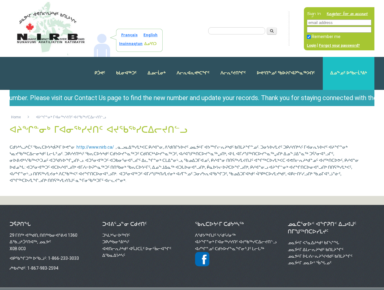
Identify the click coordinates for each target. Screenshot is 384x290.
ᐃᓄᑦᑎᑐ (150, 44)
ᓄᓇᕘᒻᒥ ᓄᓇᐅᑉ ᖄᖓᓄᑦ (310, 262)
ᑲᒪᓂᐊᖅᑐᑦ (126, 72)
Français (129, 35)
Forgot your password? (339, 45)
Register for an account (347, 13)
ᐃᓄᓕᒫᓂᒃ (157, 72)
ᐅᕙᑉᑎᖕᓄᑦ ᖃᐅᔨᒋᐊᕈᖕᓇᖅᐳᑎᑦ (286, 72)
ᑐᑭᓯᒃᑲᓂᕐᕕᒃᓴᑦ (115, 241)
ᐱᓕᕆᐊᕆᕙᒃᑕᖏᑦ (193, 72)
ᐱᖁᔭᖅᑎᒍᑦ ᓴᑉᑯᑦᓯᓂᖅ (215, 235)
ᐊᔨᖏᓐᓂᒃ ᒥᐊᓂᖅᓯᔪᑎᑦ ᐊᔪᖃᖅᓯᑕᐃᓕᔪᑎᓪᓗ (236, 241)
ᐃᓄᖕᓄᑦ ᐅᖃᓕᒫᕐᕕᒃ (348, 72)
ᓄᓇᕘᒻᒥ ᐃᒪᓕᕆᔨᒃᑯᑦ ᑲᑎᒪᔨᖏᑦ (316, 249)
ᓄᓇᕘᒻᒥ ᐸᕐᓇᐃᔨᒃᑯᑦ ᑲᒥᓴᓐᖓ (313, 242)
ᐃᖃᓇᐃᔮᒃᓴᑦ (113, 255)
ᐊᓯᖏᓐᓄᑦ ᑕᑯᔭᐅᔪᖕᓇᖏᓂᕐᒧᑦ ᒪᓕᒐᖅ (229, 248)
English (150, 35)
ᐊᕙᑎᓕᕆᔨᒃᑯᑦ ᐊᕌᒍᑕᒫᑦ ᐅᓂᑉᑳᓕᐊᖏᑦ (136, 248)
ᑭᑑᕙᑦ (99, 72)
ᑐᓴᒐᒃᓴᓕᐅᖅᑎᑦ (116, 235)
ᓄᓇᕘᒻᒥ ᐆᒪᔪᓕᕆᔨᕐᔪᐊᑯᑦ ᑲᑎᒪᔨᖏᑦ (320, 256)
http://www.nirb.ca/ (95, 147)
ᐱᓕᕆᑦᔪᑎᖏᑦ (233, 72)
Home (16, 117)
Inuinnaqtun (130, 44)
